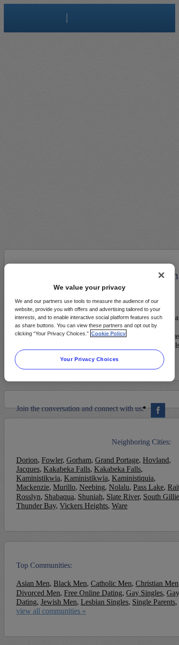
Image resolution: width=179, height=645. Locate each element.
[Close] (161, 275)
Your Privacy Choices (89, 359)
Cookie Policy (108, 333)
